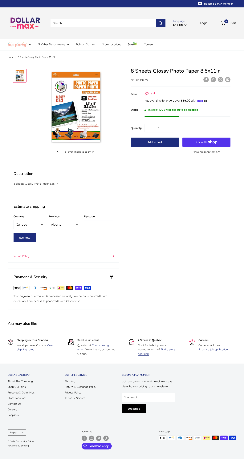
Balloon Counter (86, 44)
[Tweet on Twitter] (220, 79)
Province (54, 216)
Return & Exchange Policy (80, 387)
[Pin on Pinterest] (213, 79)
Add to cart (155, 142)
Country (19, 216)
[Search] (160, 23)
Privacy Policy (73, 392)
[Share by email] (227, 79)
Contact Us (14, 403)
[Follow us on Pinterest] (98, 438)
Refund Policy (21, 256)
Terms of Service (75, 398)
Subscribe (134, 408)
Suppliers (13, 415)
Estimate (24, 237)
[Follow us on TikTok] (106, 438)
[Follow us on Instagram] (91, 438)
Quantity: (136, 128)
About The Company (20, 381)
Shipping (70, 381)
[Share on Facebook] (206, 79)
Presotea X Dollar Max (21, 392)
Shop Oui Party (17, 387)
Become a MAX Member (218, 3)
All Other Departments (51, 44)
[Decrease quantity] (149, 128)
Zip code (89, 216)
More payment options (206, 152)
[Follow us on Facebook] (84, 438)
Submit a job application (213, 349)
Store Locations (111, 44)
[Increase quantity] (169, 128)
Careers (148, 44)
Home (11, 57)
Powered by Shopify (18, 445)
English (13, 432)
